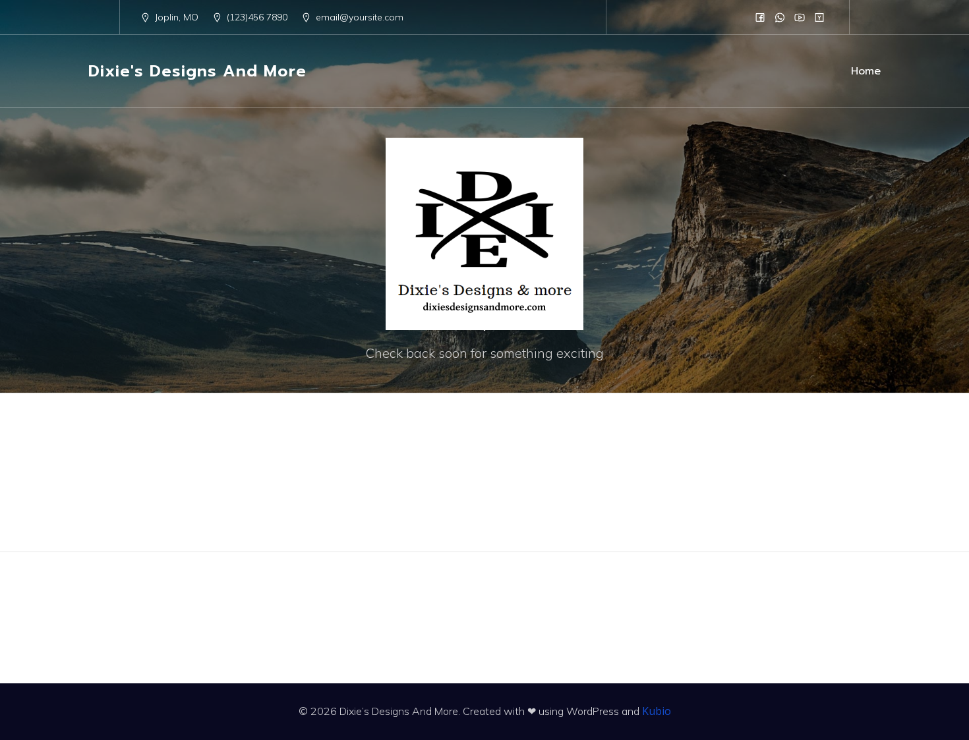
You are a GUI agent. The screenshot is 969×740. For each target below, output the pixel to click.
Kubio (656, 711)
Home (866, 71)
